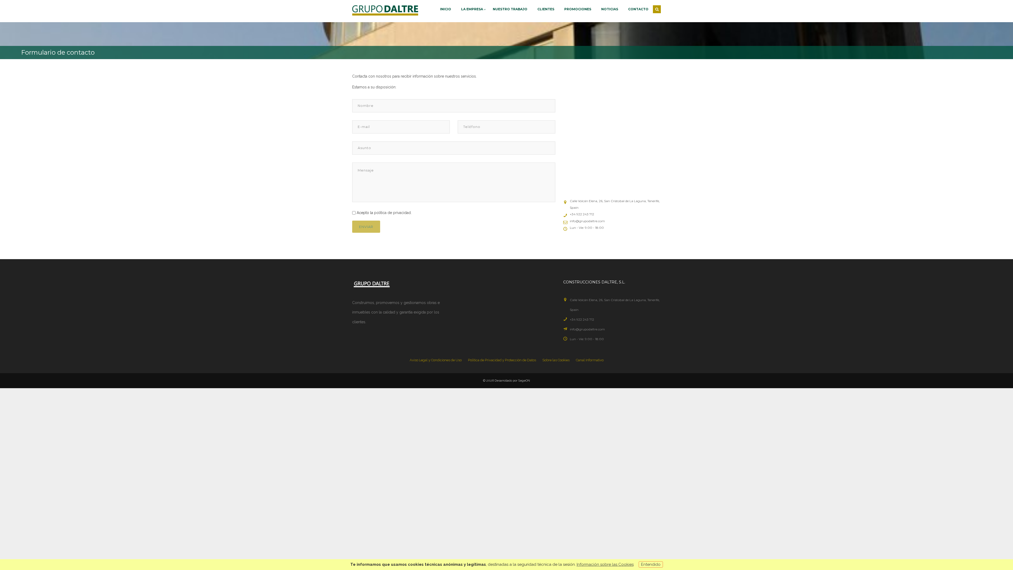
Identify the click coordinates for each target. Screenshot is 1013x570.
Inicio (445, 9)
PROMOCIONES (577, 9)
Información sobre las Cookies (605, 564)
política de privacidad (392, 213)
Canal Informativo (590, 360)
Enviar (366, 227)
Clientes (545, 9)
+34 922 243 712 (582, 319)
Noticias (609, 9)
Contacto (638, 9)
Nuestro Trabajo (510, 9)
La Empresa (472, 9)
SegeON (524, 380)
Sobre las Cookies (556, 360)
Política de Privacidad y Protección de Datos (502, 360)
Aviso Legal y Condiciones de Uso (436, 360)
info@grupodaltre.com (587, 329)
